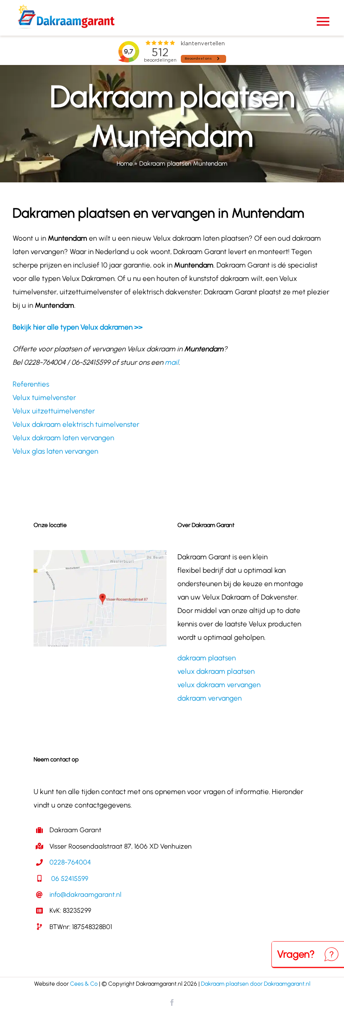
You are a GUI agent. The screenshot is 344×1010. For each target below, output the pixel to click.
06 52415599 (69, 879)
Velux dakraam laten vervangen (63, 438)
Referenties (31, 384)
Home (125, 163)
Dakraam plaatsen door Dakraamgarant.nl (255, 983)
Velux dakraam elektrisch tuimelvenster (76, 424)
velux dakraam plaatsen (216, 671)
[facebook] (172, 1002)
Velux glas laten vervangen (55, 451)
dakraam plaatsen (206, 658)
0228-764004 (70, 862)
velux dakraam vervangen (219, 684)
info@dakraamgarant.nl (85, 894)
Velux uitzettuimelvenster (54, 411)
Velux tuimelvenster (44, 397)
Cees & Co (84, 983)
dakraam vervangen (209, 698)
